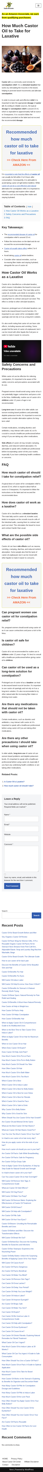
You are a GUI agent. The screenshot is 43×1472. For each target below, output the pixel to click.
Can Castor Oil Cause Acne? (13, 1331)
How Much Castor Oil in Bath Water (16, 1072)
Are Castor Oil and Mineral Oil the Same (17, 1122)
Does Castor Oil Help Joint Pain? (14, 1052)
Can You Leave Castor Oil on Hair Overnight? (19, 1177)
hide (29, 206)
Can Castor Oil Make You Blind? (14, 1275)
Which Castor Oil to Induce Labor (15, 1085)
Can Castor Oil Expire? (11, 1312)
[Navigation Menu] (38, 6)
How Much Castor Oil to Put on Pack (16, 1056)
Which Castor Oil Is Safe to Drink (15, 1105)
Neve (11, 1469)
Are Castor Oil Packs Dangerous (14, 1267)
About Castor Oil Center (11, 1462)
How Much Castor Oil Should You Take (17, 1064)
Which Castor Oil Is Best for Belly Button (17, 1089)
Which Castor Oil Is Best (11, 1081)
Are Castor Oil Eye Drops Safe (14, 1162)
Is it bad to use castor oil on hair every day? (19, 1138)
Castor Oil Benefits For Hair (12, 972)
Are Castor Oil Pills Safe (11, 1215)
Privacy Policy (16, 1459)
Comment (8, 844)
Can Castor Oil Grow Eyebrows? (14, 1327)
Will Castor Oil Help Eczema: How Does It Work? (21, 984)
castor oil (17, 255)
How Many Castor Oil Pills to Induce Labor (18, 1393)
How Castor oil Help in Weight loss (15, 1006)
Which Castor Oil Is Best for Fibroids (16, 1097)
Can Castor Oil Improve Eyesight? (15, 1300)
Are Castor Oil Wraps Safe (12, 1304)
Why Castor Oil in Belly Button (13, 1109)
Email (7, 824)
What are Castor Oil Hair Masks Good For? (19, 1130)
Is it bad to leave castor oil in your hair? (17, 1173)
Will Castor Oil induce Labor (12, 980)
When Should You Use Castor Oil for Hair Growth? (21, 1118)
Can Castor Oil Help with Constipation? (17, 1323)
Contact (5, 1465)
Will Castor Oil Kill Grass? (12, 1207)
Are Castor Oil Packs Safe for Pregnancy (18, 1157)
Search (4, 911)
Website (7, 834)
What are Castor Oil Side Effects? (15, 1188)
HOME (5, 1459)
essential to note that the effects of (22, 174)
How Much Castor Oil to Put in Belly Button (18, 1060)
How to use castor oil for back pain (15, 961)
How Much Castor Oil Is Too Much (15, 1077)
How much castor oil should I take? (19, 786)
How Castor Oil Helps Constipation (15, 1014)
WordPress (29, 1469)
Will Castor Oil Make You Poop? (14, 1196)
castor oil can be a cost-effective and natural (19, 186)
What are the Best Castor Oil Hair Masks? (18, 1126)
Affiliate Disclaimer (31, 1462)
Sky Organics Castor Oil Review (14, 937)
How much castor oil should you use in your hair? (21, 1149)
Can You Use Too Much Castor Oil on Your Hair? (21, 1134)
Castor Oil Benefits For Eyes (13, 976)
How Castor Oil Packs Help (12, 1010)
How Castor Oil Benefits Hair (13, 1019)
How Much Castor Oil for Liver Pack (16, 1397)
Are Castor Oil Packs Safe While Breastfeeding (20, 1153)
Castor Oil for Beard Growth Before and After (19, 933)
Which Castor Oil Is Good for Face (15, 1101)
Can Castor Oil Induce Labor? (13, 1296)
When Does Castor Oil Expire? (14, 1048)
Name (7, 815)
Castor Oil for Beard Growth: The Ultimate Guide (21, 957)
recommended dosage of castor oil (21, 234)
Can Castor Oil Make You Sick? (14, 1308)
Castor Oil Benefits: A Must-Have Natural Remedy (21, 1002)
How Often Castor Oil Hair (12, 1068)
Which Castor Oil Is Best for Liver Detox (17, 1093)
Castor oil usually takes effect (15, 248)
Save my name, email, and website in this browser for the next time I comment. (20, 878)
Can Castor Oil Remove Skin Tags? (16, 1279)
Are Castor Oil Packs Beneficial (14, 1271)
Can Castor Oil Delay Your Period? (15, 1287)
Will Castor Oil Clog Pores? (12, 1192)
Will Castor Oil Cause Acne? (13, 1263)
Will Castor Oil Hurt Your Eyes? (14, 1219)
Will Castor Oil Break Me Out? (13, 1238)
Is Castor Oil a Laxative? (14, 782)
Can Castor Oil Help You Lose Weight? (17, 1291)
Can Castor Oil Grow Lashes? (13, 1283)
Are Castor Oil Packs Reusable (14, 1422)
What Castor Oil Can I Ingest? (13, 1342)
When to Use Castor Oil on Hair (14, 1044)
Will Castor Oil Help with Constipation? (17, 1211)
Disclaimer (16, 1465)
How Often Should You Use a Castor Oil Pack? (20, 1360)
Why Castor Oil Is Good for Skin (14, 1113)
